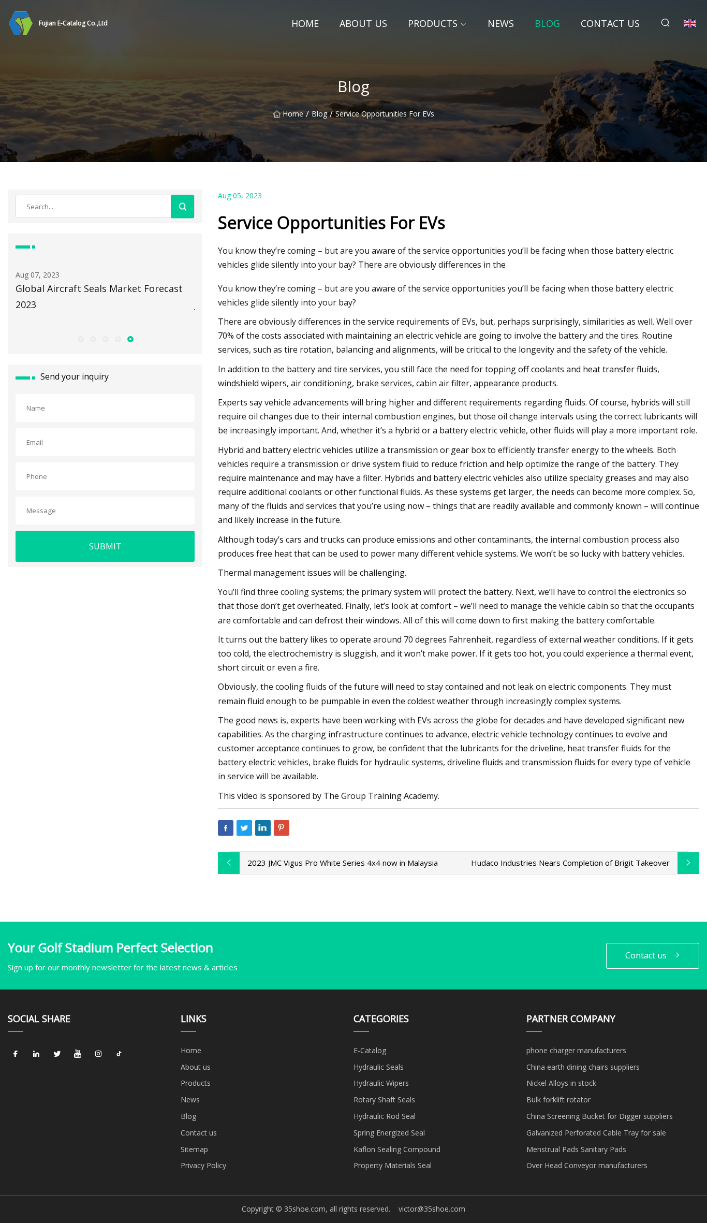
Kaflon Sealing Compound (397, 1149)
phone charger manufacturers (576, 1050)
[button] (80, 339)
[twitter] (57, 1054)
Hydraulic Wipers (381, 1083)
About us (363, 23)
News (501, 23)
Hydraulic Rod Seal (385, 1116)
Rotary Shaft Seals (384, 1099)
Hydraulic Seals (379, 1067)
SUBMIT (105, 546)
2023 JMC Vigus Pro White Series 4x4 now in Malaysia (342, 862)
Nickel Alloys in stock (561, 1083)
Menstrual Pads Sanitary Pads (576, 1149)
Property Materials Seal (393, 1165)
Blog (547, 23)
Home (305, 23)
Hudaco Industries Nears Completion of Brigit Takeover (570, 862)
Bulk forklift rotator (558, 1099)
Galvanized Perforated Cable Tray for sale (596, 1133)
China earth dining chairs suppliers (583, 1067)
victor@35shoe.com (432, 1209)
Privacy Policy (203, 1165)
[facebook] (15, 1054)
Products (433, 23)
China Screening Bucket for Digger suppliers (599, 1116)
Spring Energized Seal (389, 1133)
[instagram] (98, 1054)
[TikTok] (119, 1054)
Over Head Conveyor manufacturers (586, 1165)
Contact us (610, 23)
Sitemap (194, 1149)
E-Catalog (370, 1050)
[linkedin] (36, 1054)
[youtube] (77, 1054)
